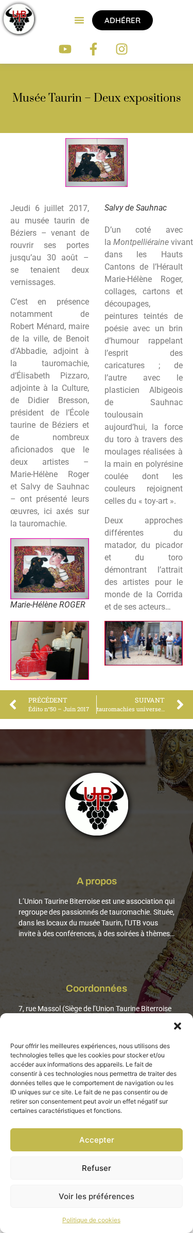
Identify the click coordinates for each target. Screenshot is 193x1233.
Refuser (96, 1168)
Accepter (96, 1140)
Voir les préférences (96, 1196)
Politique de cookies (91, 1220)
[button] (177, 1026)
